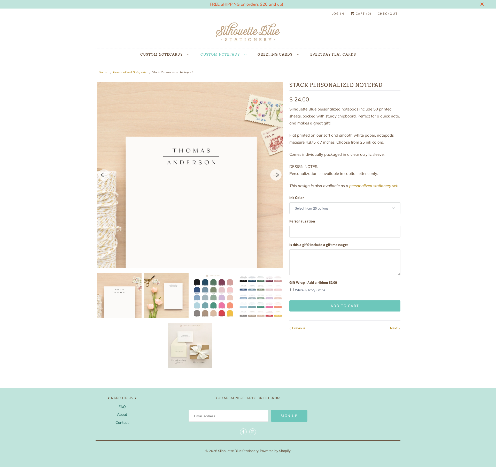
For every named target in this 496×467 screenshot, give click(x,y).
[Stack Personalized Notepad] (190, 175)
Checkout (388, 14)
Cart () (362, 14)
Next (394, 328)
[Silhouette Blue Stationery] (248, 32)
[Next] (276, 175)
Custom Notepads (221, 54)
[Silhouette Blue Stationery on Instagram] (252, 431)
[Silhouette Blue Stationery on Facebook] (243, 431)
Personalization (302, 221)
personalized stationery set (373, 185)
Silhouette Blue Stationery (238, 451)
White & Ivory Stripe (310, 289)
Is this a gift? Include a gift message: (318, 245)
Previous (298, 328)
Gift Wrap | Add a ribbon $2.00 (313, 282)
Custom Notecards (162, 54)
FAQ (122, 406)
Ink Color (296, 198)
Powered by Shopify (275, 451)
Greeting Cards (276, 54)
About (122, 414)
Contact (122, 422)
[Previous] (104, 175)
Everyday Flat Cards (333, 54)
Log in (337, 14)
